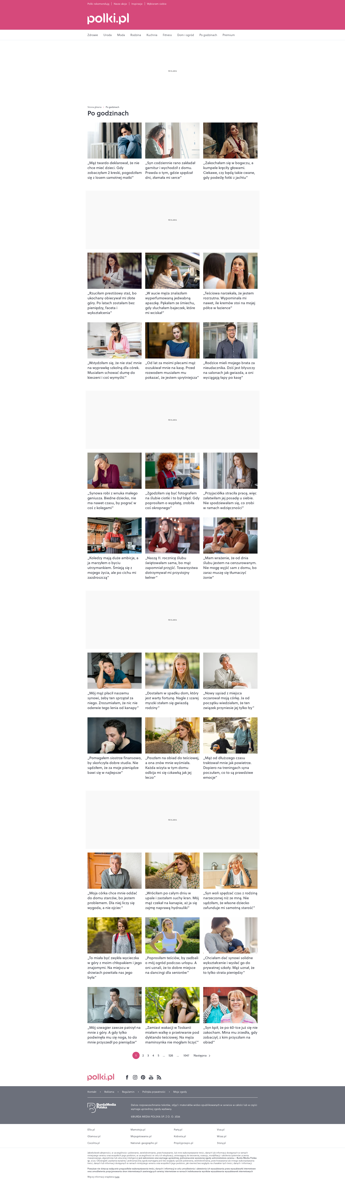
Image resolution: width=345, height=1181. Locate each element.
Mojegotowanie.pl (141, 1136)
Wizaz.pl (221, 1136)
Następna (200, 1055)
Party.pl (178, 1129)
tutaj (117, 1177)
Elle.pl (91, 1129)
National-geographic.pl (144, 1143)
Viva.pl (221, 1129)
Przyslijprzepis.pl (183, 1143)
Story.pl (221, 1143)
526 (171, 1055)
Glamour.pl (94, 1136)
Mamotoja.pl (138, 1129)
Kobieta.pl (180, 1136)
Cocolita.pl (93, 1143)
